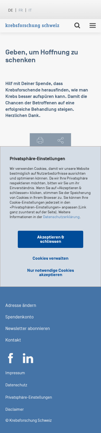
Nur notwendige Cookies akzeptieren (50, 272)
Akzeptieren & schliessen (50, 239)
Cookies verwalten (50, 258)
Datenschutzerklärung (61, 217)
